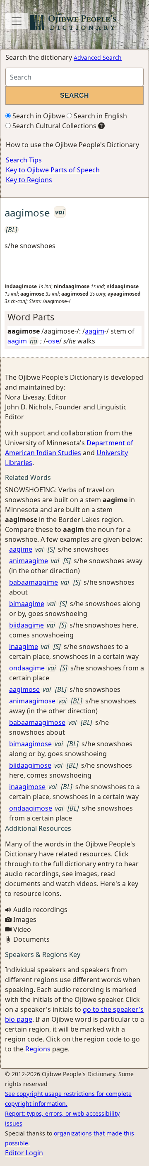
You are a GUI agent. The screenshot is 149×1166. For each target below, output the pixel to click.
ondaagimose (30, 808)
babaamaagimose (37, 722)
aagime (20, 549)
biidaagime (26, 625)
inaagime (23, 646)
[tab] (74, 317)
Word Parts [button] (30, 317)
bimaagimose (30, 743)
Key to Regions (29, 179)
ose (53, 341)
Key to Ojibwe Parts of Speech (53, 169)
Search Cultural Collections (53, 125)
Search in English (99, 115)
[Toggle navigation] (16, 21)
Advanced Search (98, 57)
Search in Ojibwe (38, 115)
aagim (94, 331)
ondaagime (27, 667)
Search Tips (24, 160)
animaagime (28, 560)
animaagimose (32, 700)
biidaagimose (30, 765)
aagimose (24, 689)
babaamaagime (33, 582)
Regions (37, 1048)
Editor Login (24, 1152)
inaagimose (27, 786)
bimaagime (26, 603)
